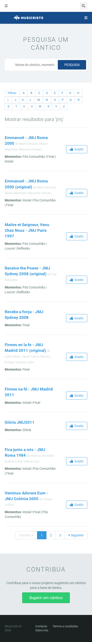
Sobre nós (41, 630)
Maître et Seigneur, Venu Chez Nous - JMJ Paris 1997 (27, 230)
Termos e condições (65, 626)
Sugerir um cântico (46, 597)
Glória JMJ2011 (19, 422)
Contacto (41, 626)
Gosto (78, 149)
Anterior (25, 535)
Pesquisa (72, 65)
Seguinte (77, 535)
